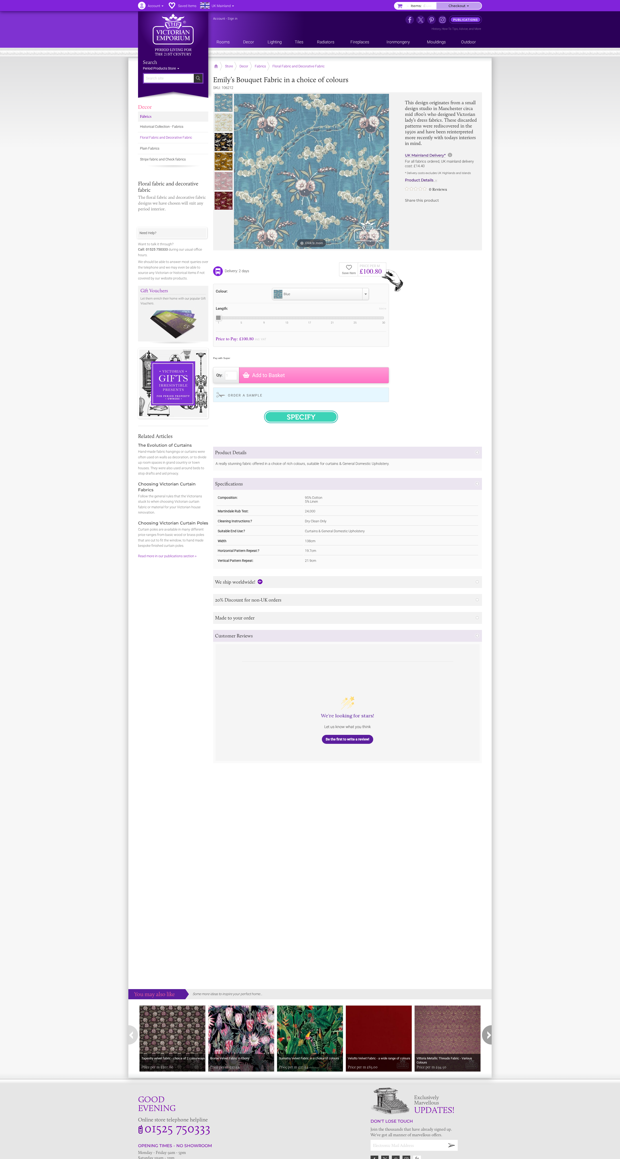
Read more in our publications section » (167, 556)
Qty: (219, 375)
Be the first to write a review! (347, 739)
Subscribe (452, 1145)
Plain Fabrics (149, 148)
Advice (463, 29)
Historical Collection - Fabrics (161, 126)
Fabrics (146, 116)
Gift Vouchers (154, 291)
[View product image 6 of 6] (223, 201)
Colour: (222, 291)
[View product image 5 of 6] (223, 181)
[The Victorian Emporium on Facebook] (409, 20)
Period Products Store (160, 68)
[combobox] (320, 294)
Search (150, 62)
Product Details (419, 180)
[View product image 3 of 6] (223, 142)
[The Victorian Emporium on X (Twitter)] (420, 20)
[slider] (218, 318)
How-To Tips (450, 29)
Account (219, 18)
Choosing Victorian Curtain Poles (173, 523)
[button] (347, 453)
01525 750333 (177, 1127)
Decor (145, 106)
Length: (222, 308)
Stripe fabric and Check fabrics (163, 159)
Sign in (232, 18)
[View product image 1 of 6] (223, 103)
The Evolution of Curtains (165, 445)
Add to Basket (268, 375)
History (436, 29)
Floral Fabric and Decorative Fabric (166, 137)
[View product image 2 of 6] (223, 122)
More (477, 29)
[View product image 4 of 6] (223, 161)
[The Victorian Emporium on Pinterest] (431, 20)
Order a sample (245, 395)
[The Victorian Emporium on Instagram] (442, 20)
